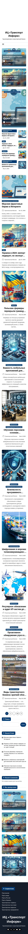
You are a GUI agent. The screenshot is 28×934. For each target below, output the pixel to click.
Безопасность (14, 424)
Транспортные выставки (9, 905)
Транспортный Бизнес (12, 61)
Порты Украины (6, 900)
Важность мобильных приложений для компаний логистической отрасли (15, 760)
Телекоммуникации (14, 546)
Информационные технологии (12, 51)
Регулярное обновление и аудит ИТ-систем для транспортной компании (14, 609)
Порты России (6, 898)
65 (17, 713)
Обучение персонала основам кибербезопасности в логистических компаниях (14, 767)
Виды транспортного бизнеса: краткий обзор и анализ (14, 695)
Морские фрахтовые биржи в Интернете (12, 738)
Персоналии (5, 893)
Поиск (7, 719)
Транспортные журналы (9, 907)
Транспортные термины (9, 902)
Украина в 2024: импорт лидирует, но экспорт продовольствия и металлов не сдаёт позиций (15, 745)
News (6, 71)
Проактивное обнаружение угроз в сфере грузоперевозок (14, 635)
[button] (24, 109)
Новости (5, 151)
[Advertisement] (14, 16)
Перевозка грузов (14, 689)
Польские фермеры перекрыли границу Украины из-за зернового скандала (14, 753)
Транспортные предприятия (10, 909)
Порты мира (5, 895)
